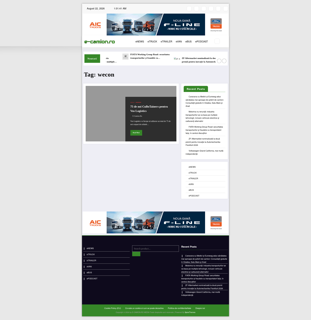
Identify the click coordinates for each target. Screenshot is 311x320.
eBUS (188, 41)
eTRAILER (166, 41)
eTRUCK (152, 41)
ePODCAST (201, 41)
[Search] (217, 41)
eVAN (179, 41)
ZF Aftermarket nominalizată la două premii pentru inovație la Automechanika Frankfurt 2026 (191, 60)
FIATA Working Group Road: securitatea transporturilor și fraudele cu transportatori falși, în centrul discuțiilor (140, 56)
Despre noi (200, 308)
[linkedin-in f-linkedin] (225, 8)
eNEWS (139, 41)
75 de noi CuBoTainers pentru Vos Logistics (149, 108)
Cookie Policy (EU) (112, 308)
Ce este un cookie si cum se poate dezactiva (144, 308)
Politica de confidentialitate (179, 308)
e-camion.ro (137, 116)
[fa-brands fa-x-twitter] (211, 8)
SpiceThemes (190, 312)
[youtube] (203, 8)
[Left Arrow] (219, 61)
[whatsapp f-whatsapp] (218, 8)
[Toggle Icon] (224, 41)
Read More (136, 133)
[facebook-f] (189, 8)
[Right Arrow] (224, 61)
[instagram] (196, 8)
